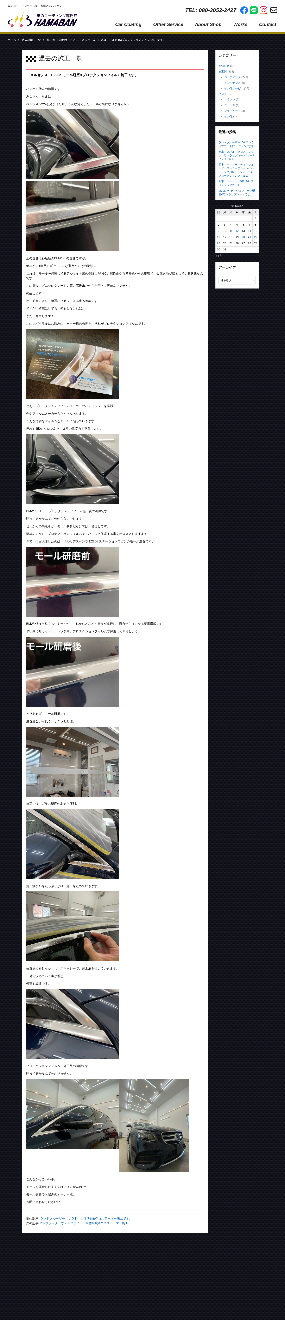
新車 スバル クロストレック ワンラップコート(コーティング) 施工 (236, 155)
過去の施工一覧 (31, 39)
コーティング (232, 77)
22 (255, 237)
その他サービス (66, 39)
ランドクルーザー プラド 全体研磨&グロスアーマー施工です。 (86, 1218)
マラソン (229, 99)
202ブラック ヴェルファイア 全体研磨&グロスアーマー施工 (84, 1223)
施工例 (51, 39)
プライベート (232, 110)
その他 (228, 116)
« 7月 (218, 255)
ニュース (229, 105)
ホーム (12, 39)
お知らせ (223, 65)
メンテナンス (232, 82)
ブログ (222, 93)
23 (218, 243)
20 (243, 237)
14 (249, 230)
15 (255, 230)
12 (237, 230)
